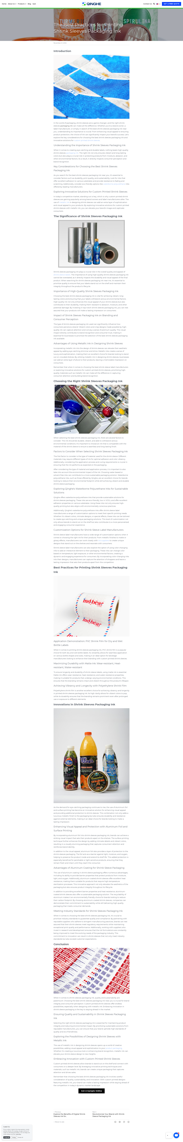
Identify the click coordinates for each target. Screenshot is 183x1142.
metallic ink (64, 202)
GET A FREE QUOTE (171, 4)
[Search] (154, 4)
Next (94, 1112)
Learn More (18, 1134)
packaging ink (72, 153)
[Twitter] (120, 1122)
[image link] (91, 4)
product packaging (114, 1048)
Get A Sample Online (91, 1091)
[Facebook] (115, 1122)
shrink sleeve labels (62, 275)
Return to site (59, 1122)
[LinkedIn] (124, 1122)
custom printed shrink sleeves (87, 140)
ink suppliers (103, 541)
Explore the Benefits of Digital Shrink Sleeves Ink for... (69, 1115)
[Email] (128, 1122)
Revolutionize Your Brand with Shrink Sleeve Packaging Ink (108, 1115)
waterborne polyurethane (114, 184)
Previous (58, 1112)
